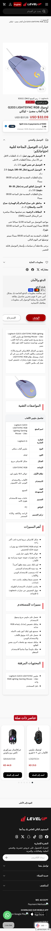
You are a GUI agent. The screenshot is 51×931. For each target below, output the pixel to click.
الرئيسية (45, 20)
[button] (4, 4)
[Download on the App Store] (37, 914)
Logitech (44, 98)
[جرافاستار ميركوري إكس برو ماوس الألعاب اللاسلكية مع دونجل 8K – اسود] (12, 736)
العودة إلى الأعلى (25, 803)
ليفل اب (39, 922)
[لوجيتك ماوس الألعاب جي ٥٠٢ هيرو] (38, 736)
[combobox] (25, 11)
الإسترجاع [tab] (11, 317)
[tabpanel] (25, 511)
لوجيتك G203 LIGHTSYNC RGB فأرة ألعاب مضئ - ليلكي (28, 21)
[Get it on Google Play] (16, 914)
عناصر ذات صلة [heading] (25, 718)
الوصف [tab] (36, 317)
